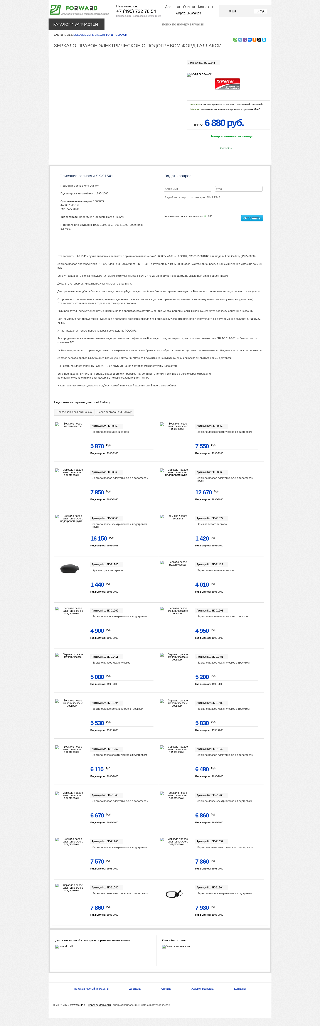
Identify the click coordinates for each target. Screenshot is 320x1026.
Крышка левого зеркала (212, 524)
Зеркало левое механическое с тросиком (222, 616)
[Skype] (264, 40)
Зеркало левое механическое (111, 431)
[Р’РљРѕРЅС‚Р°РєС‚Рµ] (250, 40)
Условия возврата (202, 988)
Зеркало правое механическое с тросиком (223, 662)
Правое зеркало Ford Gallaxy (74, 412)
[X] (259, 40)
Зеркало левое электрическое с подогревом (224, 431)
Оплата (189, 7)
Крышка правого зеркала (108, 570)
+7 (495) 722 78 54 (136, 11)
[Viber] (245, 40)
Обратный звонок (188, 13)
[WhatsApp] (235, 40)
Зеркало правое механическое (111, 662)
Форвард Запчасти (99, 1005)
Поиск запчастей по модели (91, 988)
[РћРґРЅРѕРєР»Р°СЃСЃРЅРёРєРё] (254, 40)
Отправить (252, 218)
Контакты (205, 7)
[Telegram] (240, 40)
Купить (225, 148)
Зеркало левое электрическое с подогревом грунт (120, 525)
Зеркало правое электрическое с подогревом (120, 478)
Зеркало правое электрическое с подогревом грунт (225, 479)
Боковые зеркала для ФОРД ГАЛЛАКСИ (100, 34)
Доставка (172, 7)
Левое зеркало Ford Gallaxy (114, 412)
